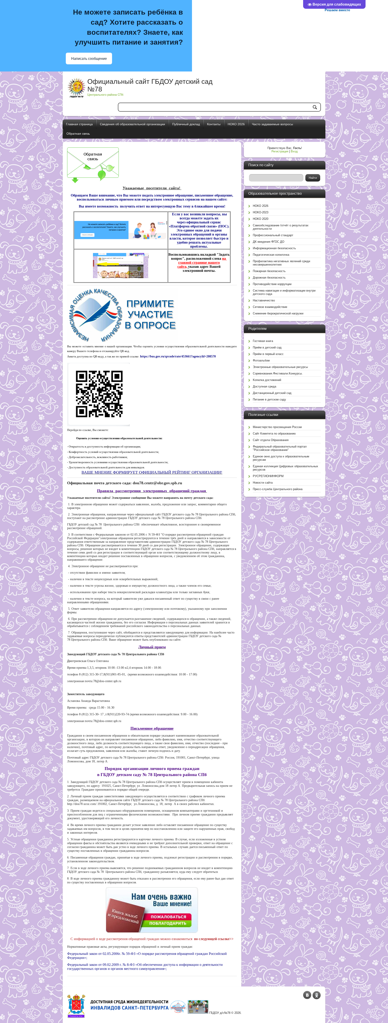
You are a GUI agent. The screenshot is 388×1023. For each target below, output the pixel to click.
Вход (294, 151)
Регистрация (279, 151)
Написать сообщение (89, 59)
